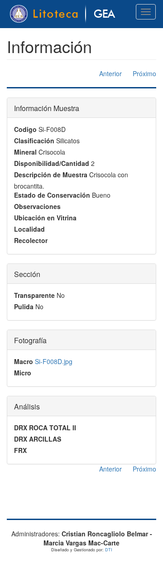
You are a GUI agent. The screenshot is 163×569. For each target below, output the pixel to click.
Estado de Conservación (52, 194)
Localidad (29, 228)
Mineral (25, 151)
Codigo (25, 129)
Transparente (34, 295)
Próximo (144, 73)
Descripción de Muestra (50, 174)
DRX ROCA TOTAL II (45, 427)
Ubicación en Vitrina (45, 217)
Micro (22, 372)
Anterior (110, 73)
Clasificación (34, 140)
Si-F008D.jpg (53, 361)
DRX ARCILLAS (37, 438)
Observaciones (37, 206)
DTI (108, 550)
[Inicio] (64, 14)
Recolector (31, 240)
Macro (23, 361)
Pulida (24, 306)
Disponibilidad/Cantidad (51, 163)
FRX (20, 450)
